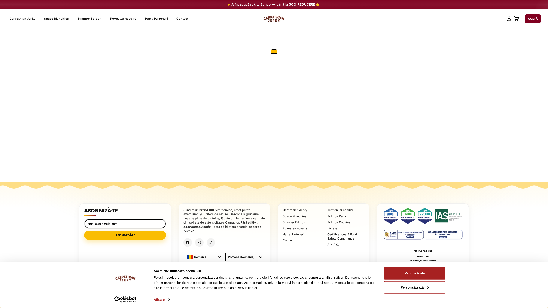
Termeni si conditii (340, 210)
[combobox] (204, 257)
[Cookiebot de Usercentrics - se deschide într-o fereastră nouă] (125, 299)
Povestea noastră (123, 18)
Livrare (332, 228)
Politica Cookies (338, 222)
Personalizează (412, 287)
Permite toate (415, 273)
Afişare (159, 299)
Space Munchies (56, 18)
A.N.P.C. (333, 244)
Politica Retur (336, 216)
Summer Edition (89, 18)
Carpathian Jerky (22, 18)
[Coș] (516, 18)
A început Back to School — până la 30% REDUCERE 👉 (275, 4)
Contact (182, 18)
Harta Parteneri (156, 18)
